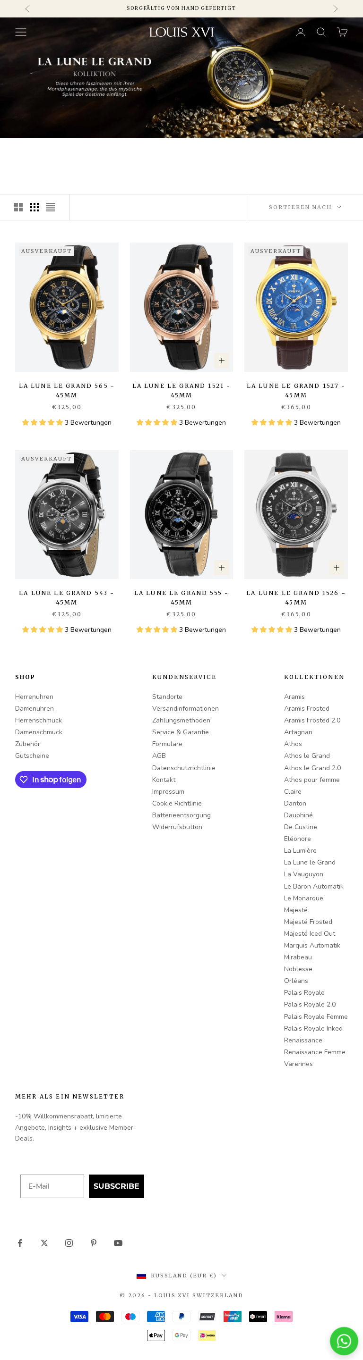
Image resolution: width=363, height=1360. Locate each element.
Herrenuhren (34, 696)
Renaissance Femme (315, 1052)
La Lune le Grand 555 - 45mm (181, 597)
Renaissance (303, 1040)
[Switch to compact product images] (50, 207)
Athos (293, 743)
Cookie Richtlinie (177, 803)
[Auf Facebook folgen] (20, 1243)
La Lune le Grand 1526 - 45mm (296, 597)
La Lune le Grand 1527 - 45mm (296, 390)
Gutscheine (32, 755)
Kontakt (163, 779)
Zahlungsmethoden (181, 720)
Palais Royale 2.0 (310, 1004)
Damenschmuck (38, 732)
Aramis (294, 696)
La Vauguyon (303, 874)
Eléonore (297, 838)
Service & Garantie (180, 732)
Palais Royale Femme (316, 1016)
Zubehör (27, 743)
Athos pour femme (312, 779)
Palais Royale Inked (313, 1028)
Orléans (296, 980)
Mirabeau (298, 957)
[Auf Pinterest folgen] (93, 1243)
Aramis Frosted (306, 708)
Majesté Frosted (308, 921)
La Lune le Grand (310, 862)
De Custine (300, 827)
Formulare (167, 743)
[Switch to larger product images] (18, 207)
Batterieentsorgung (181, 815)
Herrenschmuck (38, 720)
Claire (293, 791)
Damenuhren (34, 708)
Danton (295, 803)
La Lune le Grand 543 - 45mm (67, 597)
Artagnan (298, 732)
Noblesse (298, 969)
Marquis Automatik (312, 945)
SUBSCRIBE (116, 1186)
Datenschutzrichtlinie (184, 768)
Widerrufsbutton (177, 827)
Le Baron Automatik (314, 886)
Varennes (298, 1063)
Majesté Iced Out (309, 933)
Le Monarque (303, 898)
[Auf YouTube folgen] (118, 1243)
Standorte (167, 696)
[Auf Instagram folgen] (69, 1243)
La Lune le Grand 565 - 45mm (67, 390)
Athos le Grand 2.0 (312, 768)
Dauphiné (298, 815)
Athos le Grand (307, 755)
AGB (159, 755)
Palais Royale (304, 992)
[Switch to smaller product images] (34, 207)
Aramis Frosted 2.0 (312, 720)
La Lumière (300, 850)
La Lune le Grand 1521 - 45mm (181, 390)
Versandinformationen (185, 708)
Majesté (296, 910)
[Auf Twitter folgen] (44, 1243)
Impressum (168, 791)
